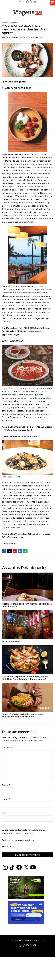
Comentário (9, 747)
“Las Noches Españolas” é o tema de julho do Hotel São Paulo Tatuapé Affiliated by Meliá (25, 677)
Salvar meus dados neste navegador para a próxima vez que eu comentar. (24, 831)
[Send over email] (25, 551)
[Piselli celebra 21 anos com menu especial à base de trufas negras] (27, 588)
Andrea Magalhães (14, 37)
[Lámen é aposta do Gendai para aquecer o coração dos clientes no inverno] (27, 698)
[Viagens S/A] (27, 13)
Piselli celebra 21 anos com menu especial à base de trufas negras (27, 605)
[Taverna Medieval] (27, 625)
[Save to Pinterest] (15, 551)
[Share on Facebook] (4, 551)
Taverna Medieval (11, 641)
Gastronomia (13, 23)
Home (4, 23)
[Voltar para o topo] (27, 954)
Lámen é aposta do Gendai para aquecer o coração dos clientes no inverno (23, 715)
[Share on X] (9, 551)
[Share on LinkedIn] (20, 551)
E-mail (6, 799)
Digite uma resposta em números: (19, 840)
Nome (6, 785)
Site (4, 813)
